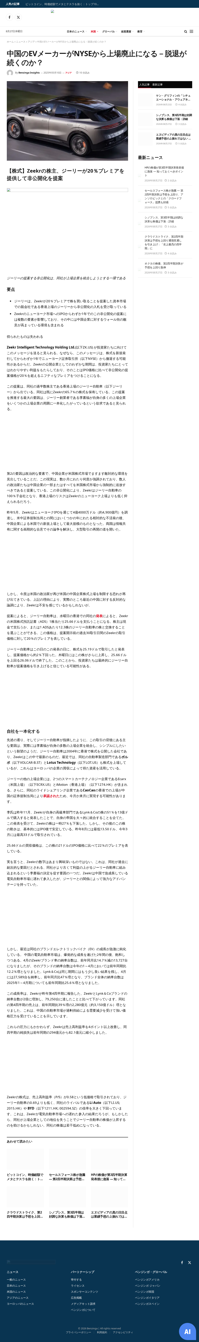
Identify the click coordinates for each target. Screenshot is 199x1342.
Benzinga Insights (29, 72)
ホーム (10, 41)
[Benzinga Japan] (99, 17)
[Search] (185, 31)
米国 (93, 31)
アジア (31, 41)
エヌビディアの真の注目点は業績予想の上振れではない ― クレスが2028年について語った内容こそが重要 (109, 1214)
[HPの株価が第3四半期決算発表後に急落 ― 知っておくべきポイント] (109, 1159)
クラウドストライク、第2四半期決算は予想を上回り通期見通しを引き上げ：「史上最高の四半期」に (25, 1214)
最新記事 (157, 84)
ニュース (20, 41)
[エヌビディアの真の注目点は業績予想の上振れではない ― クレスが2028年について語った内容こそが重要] (109, 1196)
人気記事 (144, 84)
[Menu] (191, 31)
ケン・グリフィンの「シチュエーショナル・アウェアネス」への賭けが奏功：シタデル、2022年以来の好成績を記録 (173, 97)
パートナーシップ (82, 1272)
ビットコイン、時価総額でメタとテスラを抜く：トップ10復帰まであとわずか (64, 4)
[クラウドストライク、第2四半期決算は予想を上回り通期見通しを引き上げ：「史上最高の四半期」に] (25, 1196)
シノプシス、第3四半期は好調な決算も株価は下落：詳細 (67, 1214)
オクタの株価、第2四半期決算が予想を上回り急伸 (164, 265)
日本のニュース (76, 31)
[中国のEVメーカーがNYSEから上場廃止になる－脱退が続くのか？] (67, 121)
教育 (139, 31)
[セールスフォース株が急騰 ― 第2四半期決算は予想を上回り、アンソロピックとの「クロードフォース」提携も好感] (67, 1159)
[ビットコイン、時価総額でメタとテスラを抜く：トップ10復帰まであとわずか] (25, 1159)
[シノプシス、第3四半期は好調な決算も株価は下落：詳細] (67, 1196)
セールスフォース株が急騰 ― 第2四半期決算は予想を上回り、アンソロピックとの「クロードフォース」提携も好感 (67, 1177)
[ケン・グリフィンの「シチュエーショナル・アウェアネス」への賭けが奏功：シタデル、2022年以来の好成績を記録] (145, 99)
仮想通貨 (126, 31)
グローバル (108, 31)
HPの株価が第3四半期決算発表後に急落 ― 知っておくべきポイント (109, 1177)
